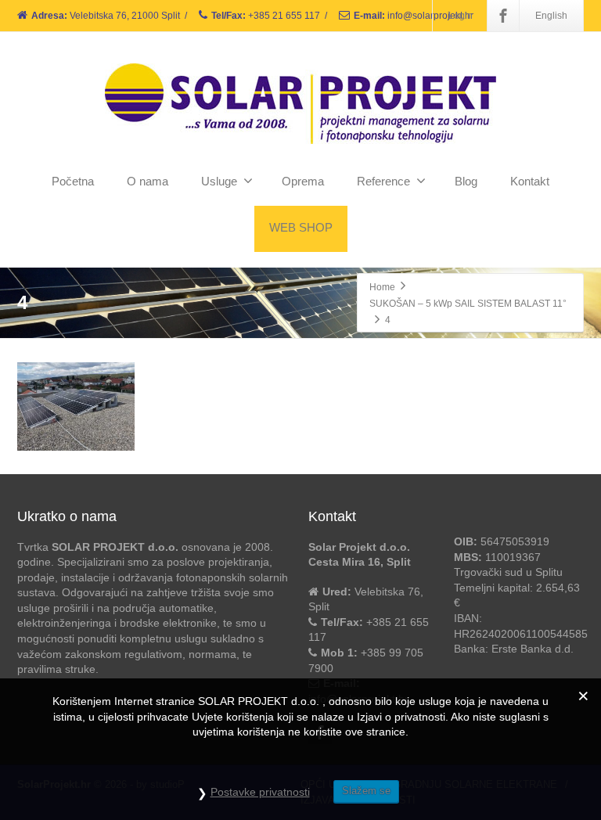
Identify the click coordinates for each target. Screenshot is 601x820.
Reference (383, 181)
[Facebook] (503, 15)
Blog (466, 181)
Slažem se (366, 791)
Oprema (303, 181)
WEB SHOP (301, 227)
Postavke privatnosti (260, 792)
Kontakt (529, 181)
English (551, 15)
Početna (73, 181)
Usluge (219, 181)
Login (460, 15)
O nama (147, 181)
